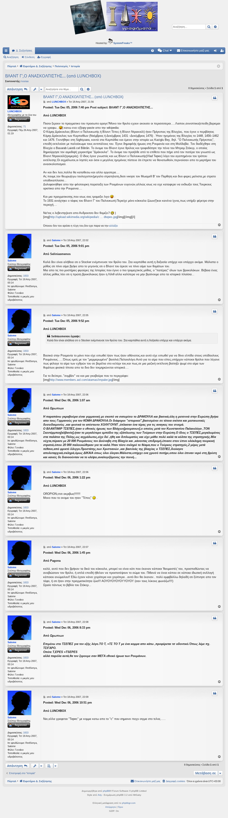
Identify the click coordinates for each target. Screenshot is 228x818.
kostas (25, 81)
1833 (25, 275)
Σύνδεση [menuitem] (216, 51)
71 (24, 126)
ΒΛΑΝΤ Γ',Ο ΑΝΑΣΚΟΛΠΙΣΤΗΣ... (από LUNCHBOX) (53, 76)
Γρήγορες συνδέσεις (6, 51)
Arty (100, 795)
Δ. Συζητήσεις (24, 50)
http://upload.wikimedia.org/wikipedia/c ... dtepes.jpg (83, 217)
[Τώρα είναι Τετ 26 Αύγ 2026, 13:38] (218, 66)
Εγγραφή (46, 57)
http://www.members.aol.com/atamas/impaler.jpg (81, 379)
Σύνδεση (30, 57)
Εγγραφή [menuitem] (222, 51)
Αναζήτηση (12, 57)
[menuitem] (152, 50)
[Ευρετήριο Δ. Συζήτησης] (114, 18)
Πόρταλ (11, 66)
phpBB (106, 791)
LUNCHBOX (15, 111)
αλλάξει (113, 225)
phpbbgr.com (128, 803)
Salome (12, 260)
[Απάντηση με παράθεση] (215, 98)
